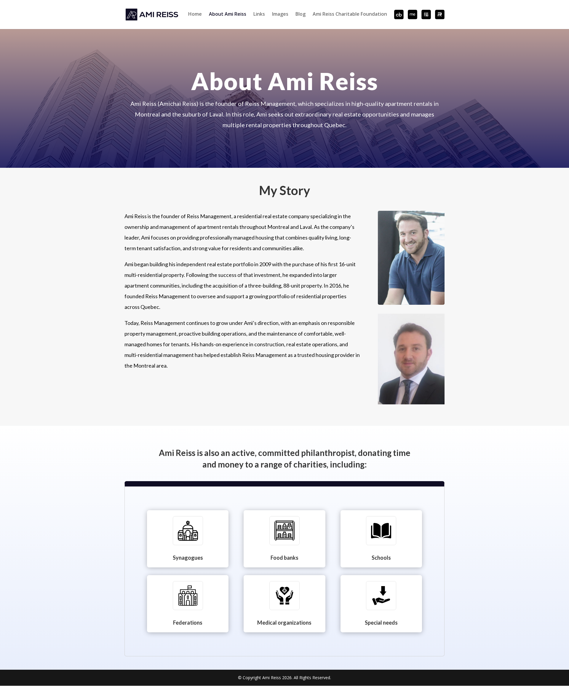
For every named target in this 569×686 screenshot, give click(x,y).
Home (195, 14)
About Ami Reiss (227, 14)
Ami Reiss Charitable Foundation (350, 14)
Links (259, 14)
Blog (300, 14)
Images (280, 14)
